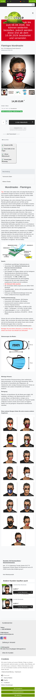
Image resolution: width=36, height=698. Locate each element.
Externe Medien (8, 677)
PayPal (6, 680)
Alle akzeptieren (18, 688)
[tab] (18, 171)
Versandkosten (13, 108)
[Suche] (33, 4)
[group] (7, 589)
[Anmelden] (7, 1)
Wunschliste (6, 139)
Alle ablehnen (18, 695)
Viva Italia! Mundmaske (18, 599)
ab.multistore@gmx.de (7, 634)
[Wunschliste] (27, 1)
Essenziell (6, 675)
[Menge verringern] (6, 123)
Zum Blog (3, 1)
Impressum (18, 672)
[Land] (20, 1)
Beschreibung (6, 171)
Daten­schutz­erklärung (8, 672)
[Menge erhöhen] (6, 121)
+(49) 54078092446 (6, 629)
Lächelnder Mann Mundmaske (19, 584)
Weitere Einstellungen (7, 685)
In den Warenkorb (21, 122)
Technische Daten (7, 176)
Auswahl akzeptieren (18, 692)
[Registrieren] (10, 1)
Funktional (6, 682)
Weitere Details (7, 181)
